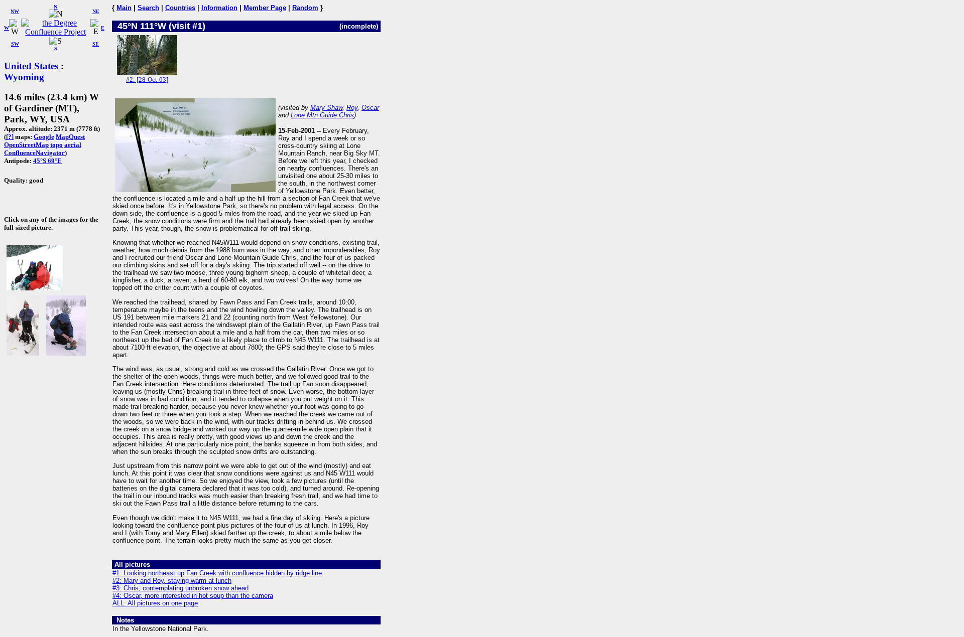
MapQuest (70, 136)
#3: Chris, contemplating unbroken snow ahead (180, 588)
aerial (72, 144)
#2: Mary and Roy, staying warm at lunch (171, 580)
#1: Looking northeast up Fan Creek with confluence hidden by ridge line (217, 573)
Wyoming (24, 77)
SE (95, 44)
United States (31, 66)
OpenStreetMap (26, 144)
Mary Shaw (326, 107)
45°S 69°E (47, 161)
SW (15, 44)
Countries (180, 8)
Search (148, 8)
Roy (351, 107)
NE (95, 11)
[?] (10, 136)
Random (305, 8)
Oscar (370, 107)
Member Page (265, 8)
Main (124, 8)
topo (56, 144)
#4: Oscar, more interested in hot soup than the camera (192, 595)
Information (219, 8)
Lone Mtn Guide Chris (322, 115)
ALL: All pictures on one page (155, 603)
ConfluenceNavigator (34, 152)
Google (44, 136)
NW (15, 11)
